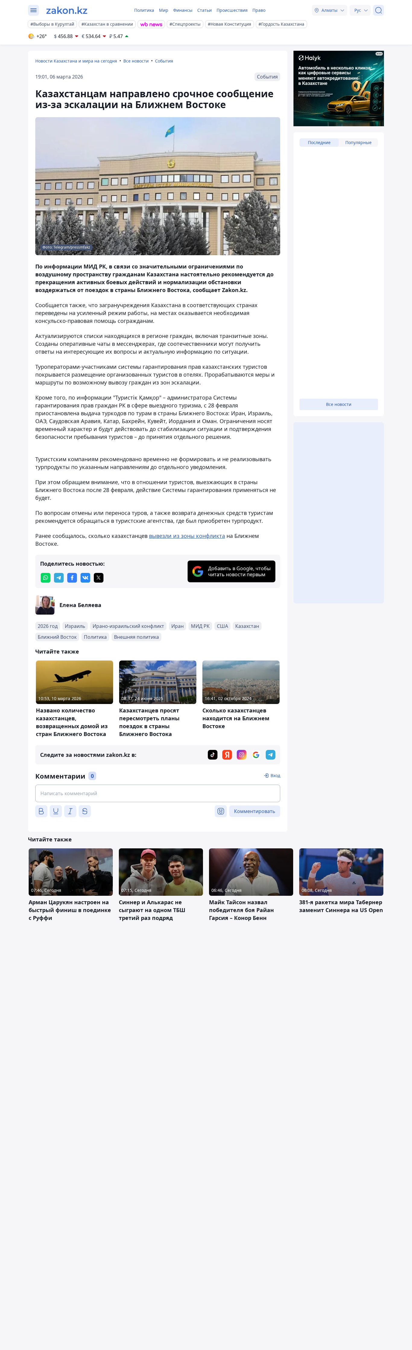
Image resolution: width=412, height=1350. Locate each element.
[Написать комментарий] (157, 793)
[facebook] (72, 577)
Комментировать (254, 811)
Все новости (136, 61)
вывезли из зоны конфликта (187, 535)
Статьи (204, 10)
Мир (163, 10)
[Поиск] (378, 10)
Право (258, 10)
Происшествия (232, 10)
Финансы (182, 10)
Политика (144, 10)
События (164, 61)
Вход (275, 775)
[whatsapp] (45, 577)
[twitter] (98, 577)
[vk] (85, 577)
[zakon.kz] (66, 10)
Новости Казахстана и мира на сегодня (76, 61)
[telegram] (58, 577)
